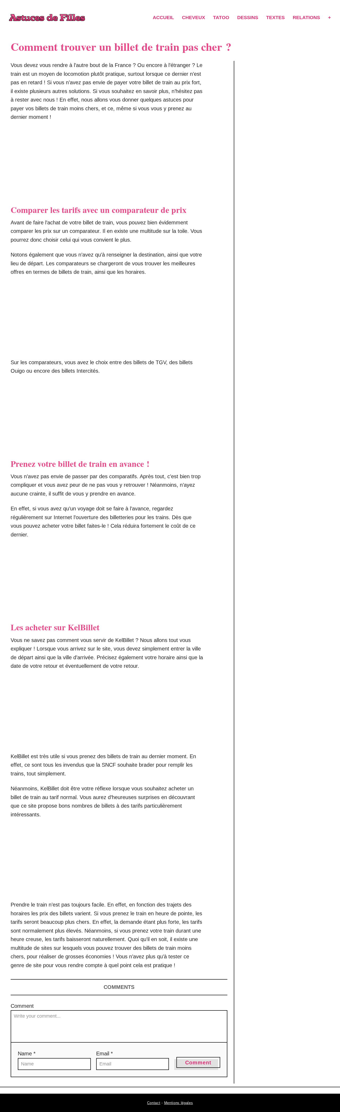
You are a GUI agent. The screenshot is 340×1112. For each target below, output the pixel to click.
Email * (104, 1053)
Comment (22, 1006)
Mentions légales (178, 1103)
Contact (153, 1103)
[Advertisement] (107, 165)
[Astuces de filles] (47, 17)
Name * (27, 1053)
